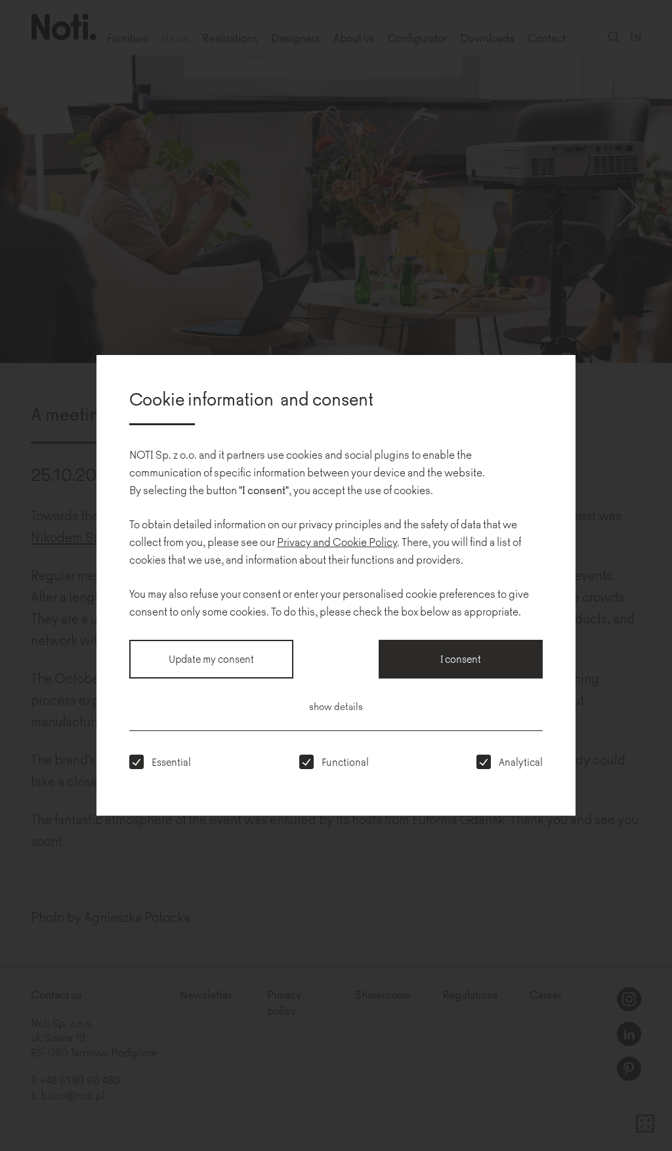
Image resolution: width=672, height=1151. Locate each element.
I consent (460, 658)
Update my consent (211, 658)
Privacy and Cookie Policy (337, 541)
